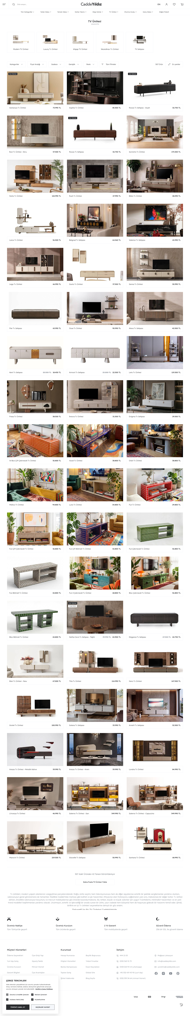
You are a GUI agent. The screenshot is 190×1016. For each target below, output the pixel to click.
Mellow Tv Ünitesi (16, 505)
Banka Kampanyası (69, 967)
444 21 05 (124, 955)
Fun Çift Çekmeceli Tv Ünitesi (21, 549)
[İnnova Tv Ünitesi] (95, 396)
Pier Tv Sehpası (15, 328)
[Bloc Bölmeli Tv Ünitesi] (35, 617)
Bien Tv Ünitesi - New (18, 681)
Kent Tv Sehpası (16, 372)
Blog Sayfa (90, 978)
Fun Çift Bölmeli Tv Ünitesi (80, 549)
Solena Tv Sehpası (76, 725)
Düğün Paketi (164, 12)
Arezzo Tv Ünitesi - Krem (79, 769)
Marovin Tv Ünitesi (17, 857)
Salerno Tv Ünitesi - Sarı (79, 813)
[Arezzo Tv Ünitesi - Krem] (95, 749)
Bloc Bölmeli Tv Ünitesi (18, 637)
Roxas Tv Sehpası (76, 152)
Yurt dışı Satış (12, 961)
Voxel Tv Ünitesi (75, 461)
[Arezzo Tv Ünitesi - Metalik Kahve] (35, 749)
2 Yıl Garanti (110, 925)
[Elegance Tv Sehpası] (155, 617)
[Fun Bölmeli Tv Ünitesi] (35, 573)
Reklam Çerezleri (41, 994)
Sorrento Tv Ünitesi (137, 152)
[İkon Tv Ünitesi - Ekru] (35, 132)
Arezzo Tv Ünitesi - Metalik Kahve (23, 769)
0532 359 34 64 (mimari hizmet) (133, 978)
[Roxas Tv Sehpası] (95, 132)
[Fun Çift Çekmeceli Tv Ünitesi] (35, 528)
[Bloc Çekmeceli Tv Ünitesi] (155, 573)
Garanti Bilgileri (13, 972)
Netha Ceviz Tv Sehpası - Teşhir (82, 637)
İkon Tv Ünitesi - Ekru (18, 152)
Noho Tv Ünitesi (16, 196)
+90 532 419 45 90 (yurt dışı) (131, 972)
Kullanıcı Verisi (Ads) (17, 999)
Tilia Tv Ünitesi (75, 681)
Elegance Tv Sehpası (137, 637)
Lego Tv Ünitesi (15, 284)
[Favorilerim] (174, 4)
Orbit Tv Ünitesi (135, 461)
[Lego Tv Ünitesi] (35, 264)
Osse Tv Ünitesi (75, 328)
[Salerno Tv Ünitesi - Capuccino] (155, 793)
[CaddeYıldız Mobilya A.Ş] (91, 4)
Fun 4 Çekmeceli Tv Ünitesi (80, 593)
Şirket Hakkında (67, 978)
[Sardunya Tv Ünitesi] (35, 87)
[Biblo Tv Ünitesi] (155, 176)
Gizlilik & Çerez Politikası (44, 989)
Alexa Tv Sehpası (136, 328)
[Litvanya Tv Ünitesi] (35, 793)
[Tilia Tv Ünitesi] (95, 661)
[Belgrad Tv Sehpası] (95, 220)
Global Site (90, 972)
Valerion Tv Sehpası (137, 240)
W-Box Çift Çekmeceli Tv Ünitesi (22, 461)
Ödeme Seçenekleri (15, 955)
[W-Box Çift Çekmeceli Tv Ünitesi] (35, 440)
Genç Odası (147, 12)
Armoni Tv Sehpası (77, 372)
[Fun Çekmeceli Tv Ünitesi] (155, 528)
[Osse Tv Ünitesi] (95, 308)
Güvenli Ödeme (163, 925)
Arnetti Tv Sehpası (136, 725)
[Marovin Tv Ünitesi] (35, 837)
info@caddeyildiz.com (167, 961)
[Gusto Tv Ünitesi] (95, 264)
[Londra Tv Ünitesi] (155, 749)
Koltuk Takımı (80, 12)
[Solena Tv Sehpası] (95, 705)
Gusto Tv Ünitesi (76, 284)
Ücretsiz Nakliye (14, 925)
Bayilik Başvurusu (93, 955)
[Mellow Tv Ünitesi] (35, 484)
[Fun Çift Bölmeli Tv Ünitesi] (95, 528)
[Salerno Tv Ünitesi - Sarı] (95, 793)
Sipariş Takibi (37, 961)
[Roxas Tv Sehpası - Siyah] (155, 87)
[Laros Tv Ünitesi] (35, 220)
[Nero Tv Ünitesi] (155, 661)
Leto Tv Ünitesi (135, 372)
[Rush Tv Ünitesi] (95, 176)
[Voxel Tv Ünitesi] (95, 440)
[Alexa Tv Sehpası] (155, 308)
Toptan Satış (66, 972)
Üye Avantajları (38, 972)
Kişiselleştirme (40, 999)
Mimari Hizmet (38, 967)
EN (159, 4)
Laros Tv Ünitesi (16, 240)
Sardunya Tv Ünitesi (17, 108)
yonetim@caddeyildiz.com (169, 967)
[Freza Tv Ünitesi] (35, 396)
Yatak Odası (44, 12)
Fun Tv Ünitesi (135, 505)
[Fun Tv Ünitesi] (155, 484)
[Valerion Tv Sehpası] (155, 220)
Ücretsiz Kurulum (64, 925)
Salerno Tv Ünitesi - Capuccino (141, 813)
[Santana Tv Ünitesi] (155, 837)
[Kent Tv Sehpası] (35, 352)
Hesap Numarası (68, 955)
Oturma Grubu (129, 12)
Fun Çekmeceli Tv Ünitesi (139, 549)
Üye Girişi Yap (37, 955)
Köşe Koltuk (97, 12)
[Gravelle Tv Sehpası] (95, 837)
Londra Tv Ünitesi (136, 769)
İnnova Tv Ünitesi (76, 416)
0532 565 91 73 (126, 961)
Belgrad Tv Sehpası (77, 240)
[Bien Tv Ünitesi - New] (35, 661)
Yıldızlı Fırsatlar (92, 961)
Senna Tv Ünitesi (136, 284)
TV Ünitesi (112, 12)
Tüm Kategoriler (26, 12)
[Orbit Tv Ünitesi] (155, 440)
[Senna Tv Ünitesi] (155, 264)
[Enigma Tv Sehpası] (155, 396)
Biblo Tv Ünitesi (135, 196)
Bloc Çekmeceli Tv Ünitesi (139, 593)
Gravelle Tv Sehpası (77, 857)
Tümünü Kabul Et (17, 1007)
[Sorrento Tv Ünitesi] (155, 132)
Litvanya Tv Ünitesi (17, 813)
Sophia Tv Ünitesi (76, 108)
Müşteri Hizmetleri (68, 961)
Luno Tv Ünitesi (75, 505)
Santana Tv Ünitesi (137, 857)
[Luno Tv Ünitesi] (95, 484)
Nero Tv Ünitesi (135, 681)
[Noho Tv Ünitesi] (35, 176)
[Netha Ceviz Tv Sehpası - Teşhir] (95, 617)
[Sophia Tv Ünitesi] (95, 87)
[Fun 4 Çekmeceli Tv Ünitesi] (95, 573)
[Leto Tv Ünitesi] (155, 352)
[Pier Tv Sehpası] (35, 308)
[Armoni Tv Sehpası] (95, 352)
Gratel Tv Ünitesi (16, 725)
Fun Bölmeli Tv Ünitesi (18, 593)
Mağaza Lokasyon (165, 955)
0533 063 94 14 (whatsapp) (131, 967)
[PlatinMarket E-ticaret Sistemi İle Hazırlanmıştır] (181, 1005)
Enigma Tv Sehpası (137, 416)
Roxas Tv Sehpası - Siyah (139, 108)
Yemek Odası (62, 12)
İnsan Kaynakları (93, 967)
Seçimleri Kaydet (43, 1007)
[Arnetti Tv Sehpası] (155, 705)
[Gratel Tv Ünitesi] (35, 705)
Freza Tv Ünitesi (15, 416)
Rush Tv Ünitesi (75, 196)
